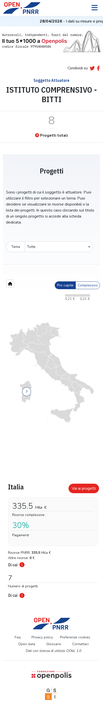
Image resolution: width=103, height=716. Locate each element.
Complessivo (88, 285)
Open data (26, 644)
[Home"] (10, 283)
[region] (51, 377)
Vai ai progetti (84, 488)
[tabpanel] (51, 539)
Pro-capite (65, 285)
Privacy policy (42, 637)
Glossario (53, 644)
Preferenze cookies (75, 637)
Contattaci (80, 644)
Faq (17, 637)
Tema (15, 246)
